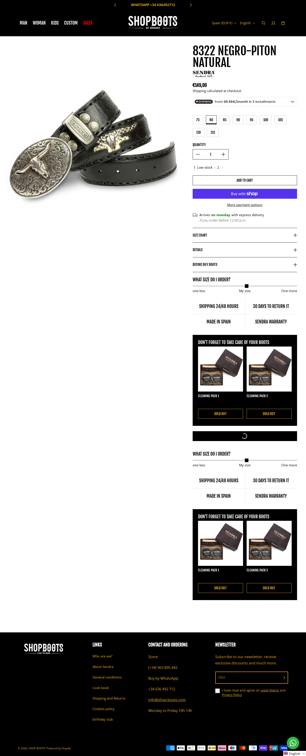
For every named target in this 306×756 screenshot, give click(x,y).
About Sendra (103, 666)
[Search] (263, 23)
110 (198, 132)
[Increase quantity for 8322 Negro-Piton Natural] (223, 154)
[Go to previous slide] (115, 5)
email (222, 677)
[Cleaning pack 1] (220, 369)
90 (238, 120)
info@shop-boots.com (167, 699)
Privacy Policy (232, 695)
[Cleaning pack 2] (269, 369)
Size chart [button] (200, 235)
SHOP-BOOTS (36, 748)
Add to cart (245, 180)
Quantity (199, 144)
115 (213, 132)
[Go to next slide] (190, 5)
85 (224, 120)
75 (198, 120)
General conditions (107, 677)
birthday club (103, 719)
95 (251, 120)
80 (211, 120)
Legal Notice (270, 690)
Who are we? (102, 656)
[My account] (273, 23)
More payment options (244, 204)
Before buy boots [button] (205, 264)
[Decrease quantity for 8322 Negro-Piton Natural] (198, 154)
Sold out (220, 413)
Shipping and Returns (109, 698)
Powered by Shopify (58, 748)
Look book (101, 687)
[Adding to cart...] (245, 436)
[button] (294, 753)
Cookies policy (104, 708)
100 (265, 120)
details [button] (198, 250)
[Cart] (283, 23)
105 (280, 120)
